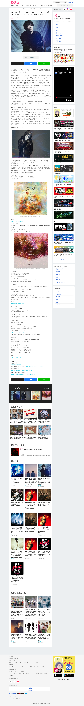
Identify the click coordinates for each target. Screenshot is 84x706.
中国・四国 (58, 38)
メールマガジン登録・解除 (14, 698)
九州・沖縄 (58, 41)
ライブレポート (36, 5)
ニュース (21, 5)
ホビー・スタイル (44, 673)
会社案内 (11, 697)
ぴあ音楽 (22, 671)
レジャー (32, 673)
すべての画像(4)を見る (31, 57)
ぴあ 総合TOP (58, 2)
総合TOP (11, 671)
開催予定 (58, 274)
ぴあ (18, 17)
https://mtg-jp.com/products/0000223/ (21, 357)
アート (10, 673)
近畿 (57, 27)
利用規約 (36, 697)
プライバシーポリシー (19, 697)
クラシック (21, 673)
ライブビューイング (61, 282)
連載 (42, 5)
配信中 (57, 277)
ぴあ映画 (16, 671)
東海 (57, 30)
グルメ (37, 673)
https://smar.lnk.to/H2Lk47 (17, 303)
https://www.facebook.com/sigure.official (21, 370)
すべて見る (46, 388)
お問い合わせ (42, 697)
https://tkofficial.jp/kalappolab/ (19, 332)
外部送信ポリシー (29, 697)
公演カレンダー (60, 269)
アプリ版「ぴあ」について (64, 679)
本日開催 (58, 271)
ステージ (16, 673)
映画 (65, 2)
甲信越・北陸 (59, 35)
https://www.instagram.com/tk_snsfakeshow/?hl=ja (23, 374)
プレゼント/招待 (48, 5)
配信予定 (58, 279)
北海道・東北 (59, 33)
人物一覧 (11, 675)
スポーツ (27, 673)
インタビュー (28, 5)
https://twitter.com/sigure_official (34, 366)
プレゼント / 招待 (60, 305)
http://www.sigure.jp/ (16, 364)
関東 (57, 25)
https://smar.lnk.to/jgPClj (17, 221)
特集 (57, 299)
